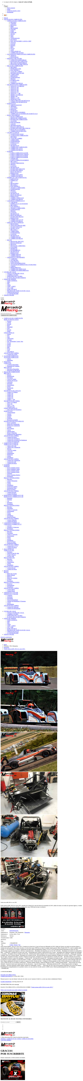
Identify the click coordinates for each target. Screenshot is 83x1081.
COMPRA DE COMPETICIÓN (18, 147)
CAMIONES (13, 259)
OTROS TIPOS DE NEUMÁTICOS (20, 100)
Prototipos (9, 502)
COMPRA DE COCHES (17, 52)
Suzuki (9, 344)
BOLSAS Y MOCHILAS (17, 126)
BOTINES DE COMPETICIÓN (18, 119)
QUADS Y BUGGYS (16, 227)
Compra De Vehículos (12, 607)
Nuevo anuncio (11, 8)
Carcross (9, 525)
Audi (8, 350)
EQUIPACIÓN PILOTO (16, 216)
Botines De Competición (13, 425)
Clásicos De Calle (11, 446)
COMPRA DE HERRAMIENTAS (19, 270)
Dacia (8, 348)
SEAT (12, 35)
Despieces (9, 584)
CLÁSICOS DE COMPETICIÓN (19, 135)
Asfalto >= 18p (11, 399)
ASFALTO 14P (14, 87)
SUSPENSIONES (15, 77)
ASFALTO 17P (14, 92)
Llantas (9, 389)
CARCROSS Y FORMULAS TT (12, 524)
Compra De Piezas (12, 437)
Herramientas (10, 604)
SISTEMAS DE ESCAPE (17, 73)
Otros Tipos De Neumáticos (14, 409)
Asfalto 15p (10, 395)
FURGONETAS (14, 261)
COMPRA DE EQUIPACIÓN (18, 131)
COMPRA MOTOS (15, 254)
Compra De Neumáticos (13, 438)
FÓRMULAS (14, 180)
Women (16, 945)
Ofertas (9, 359)
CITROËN (13, 23)
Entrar (8, 9)
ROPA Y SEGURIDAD (13, 115)
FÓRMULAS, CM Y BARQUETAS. (17, 177)
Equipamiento (10, 585)
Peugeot (9, 321)
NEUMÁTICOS (14, 145)
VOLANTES (13, 108)
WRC (8, 282)
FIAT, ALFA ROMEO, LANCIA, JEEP (20, 41)
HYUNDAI (13, 39)
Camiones (9, 595)
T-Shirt (11, 945)
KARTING (10, 151)
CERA (9, 285)
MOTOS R (13, 244)
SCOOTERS (13, 247)
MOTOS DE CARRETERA (17, 246)
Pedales (9, 417)
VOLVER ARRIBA (6, 1040)
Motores (9, 375)
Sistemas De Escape (12, 380)
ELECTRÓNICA (15, 70)
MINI (11, 47)
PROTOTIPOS (14, 183)
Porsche (9, 330)
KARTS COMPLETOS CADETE (19, 154)
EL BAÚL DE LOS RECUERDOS (16, 277)
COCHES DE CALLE (10, 272)
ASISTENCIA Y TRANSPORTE (16, 257)
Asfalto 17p (10, 398)
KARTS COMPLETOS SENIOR (19, 157)
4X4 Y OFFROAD (9, 549)
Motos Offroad (11, 575)
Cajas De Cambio (11, 379)
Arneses (9, 414)
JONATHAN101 (13, 930)
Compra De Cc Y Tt (12, 546)
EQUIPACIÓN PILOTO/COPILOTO (14, 421)
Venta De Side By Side (13, 553)
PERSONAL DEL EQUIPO (14, 58)
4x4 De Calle (10, 556)
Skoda (8, 331)
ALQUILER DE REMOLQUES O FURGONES (23, 264)
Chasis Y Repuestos (12, 480)
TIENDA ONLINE (9, 295)
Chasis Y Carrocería (12, 510)
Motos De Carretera (12, 578)
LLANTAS (13, 81)
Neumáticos (10, 457)
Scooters (9, 579)
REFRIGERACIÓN (15, 68)
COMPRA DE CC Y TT (16, 219)
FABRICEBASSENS (6, 976)
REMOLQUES (14, 173)
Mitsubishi (9, 327)
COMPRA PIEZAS (15, 256)
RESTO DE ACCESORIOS (17, 112)
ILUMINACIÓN (14, 80)
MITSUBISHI (14, 28)
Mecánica (9, 507)
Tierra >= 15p (10, 405)
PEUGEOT (13, 22)
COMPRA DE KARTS (16, 174)
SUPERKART (14, 158)
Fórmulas (9, 499)
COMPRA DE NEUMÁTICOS (18, 102)
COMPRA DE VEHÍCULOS (18, 269)
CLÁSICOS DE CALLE (17, 134)
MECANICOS (8, 367)
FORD (12, 31)
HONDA (12, 45)
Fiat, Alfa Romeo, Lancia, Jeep (15, 341)
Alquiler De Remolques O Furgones (16, 601)
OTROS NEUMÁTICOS (10, 408)
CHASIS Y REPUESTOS (17, 163)
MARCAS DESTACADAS (11, 319)
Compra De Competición (13, 460)
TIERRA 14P (13, 96)
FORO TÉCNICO (12, 289)
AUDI (12, 50)
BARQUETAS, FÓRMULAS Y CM (13, 495)
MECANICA (13, 161)
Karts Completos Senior (13, 472)
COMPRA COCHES (12, 275)
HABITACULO (8, 411)
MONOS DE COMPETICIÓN (18, 118)
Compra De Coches (12, 354)
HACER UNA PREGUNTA (8, 974)
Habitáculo (10, 454)
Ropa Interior (10, 428)
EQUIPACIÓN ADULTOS (17, 169)
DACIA (12, 48)
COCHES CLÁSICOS (13, 132)
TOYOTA (13, 42)
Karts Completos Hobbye (13, 475)
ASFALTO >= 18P (15, 93)
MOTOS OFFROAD (16, 243)
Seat (8, 335)
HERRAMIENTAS (15, 267)
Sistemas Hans (11, 431)
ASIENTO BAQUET (16, 105)
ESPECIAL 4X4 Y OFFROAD (15, 222)
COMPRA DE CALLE (16, 148)
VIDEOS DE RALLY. (13, 292)
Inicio (5, 644)
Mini (8, 347)
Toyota (9, 343)
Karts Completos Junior (13, 470)
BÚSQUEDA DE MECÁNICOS (19, 64)
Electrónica (10, 377)
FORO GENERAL (12, 280)
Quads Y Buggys (11, 554)
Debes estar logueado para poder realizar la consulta (14, 990)
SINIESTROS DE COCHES (14, 276)
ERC (8, 283)
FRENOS (12, 79)
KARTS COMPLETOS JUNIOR (19, 156)
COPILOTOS (7, 363)
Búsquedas (10, 360)
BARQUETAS (14, 179)
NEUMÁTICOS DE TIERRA (12, 401)
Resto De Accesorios (12, 420)
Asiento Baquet (11, 412)
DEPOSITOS (14, 76)
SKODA (12, 34)
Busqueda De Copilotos (13, 366)
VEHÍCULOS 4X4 (9, 550)
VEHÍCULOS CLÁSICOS (11, 443)
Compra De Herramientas (13, 608)
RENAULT (13, 25)
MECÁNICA (13, 185)
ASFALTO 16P (14, 90)
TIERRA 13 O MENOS (16, 95)
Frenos (9, 386)
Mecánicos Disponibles (13, 369)
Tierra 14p (9, 404)
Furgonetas (10, 598)
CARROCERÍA (14, 74)
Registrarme (10, 12)
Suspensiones (10, 385)
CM (11, 182)
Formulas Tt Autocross (13, 527)
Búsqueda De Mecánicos (13, 370)
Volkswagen (10, 338)
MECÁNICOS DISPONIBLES (18, 63)
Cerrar (6, 6)
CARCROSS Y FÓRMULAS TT (16, 201)
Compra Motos (11, 589)
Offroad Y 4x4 (11, 406)
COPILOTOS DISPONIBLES (18, 60)
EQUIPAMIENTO (15, 250)
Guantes (9, 427)
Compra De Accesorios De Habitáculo (17, 440)
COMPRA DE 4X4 (15, 237)
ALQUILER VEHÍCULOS (11, 356)
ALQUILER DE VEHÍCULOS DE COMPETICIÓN (21, 54)
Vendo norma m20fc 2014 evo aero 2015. (14, 649)
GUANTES (13, 121)
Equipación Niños (11, 488)
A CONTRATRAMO (12, 293)
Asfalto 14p (10, 393)
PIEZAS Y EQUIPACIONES (11, 478)
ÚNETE (18, 1022)
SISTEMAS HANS (15, 125)
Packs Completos (11, 422)
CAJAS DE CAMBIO (16, 71)
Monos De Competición (13, 424)
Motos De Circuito (12, 573)
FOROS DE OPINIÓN (10, 279)
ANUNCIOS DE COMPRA (11, 353)
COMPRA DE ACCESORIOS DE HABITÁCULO (24, 113)
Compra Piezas (11, 591)
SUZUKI (12, 44)
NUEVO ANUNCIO (6, 637)
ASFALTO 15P (14, 89)
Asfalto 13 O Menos (12, 392)
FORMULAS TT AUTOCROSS (19, 203)
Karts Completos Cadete (13, 469)
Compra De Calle (11, 462)
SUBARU (13, 29)
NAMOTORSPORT (6, 981)
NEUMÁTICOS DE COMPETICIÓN (17, 84)
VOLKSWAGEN (15, 38)
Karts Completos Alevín (13, 467)
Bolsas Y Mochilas (12, 433)
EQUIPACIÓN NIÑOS (16, 170)
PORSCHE (13, 32)
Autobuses (10, 597)
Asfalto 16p (10, 396)
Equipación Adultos (12, 486)
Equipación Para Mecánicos (14, 434)
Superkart (9, 473)
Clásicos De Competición (13, 447)
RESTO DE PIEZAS (15, 171)
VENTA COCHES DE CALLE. (15, 273)
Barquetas (9, 498)
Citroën (9, 322)
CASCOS (13, 124)
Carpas (9, 602)
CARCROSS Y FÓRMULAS (12, 523)
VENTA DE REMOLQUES (17, 263)
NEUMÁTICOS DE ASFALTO (12, 390)
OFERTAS (13, 55)
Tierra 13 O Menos (12, 402)
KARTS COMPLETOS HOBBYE (19, 160)
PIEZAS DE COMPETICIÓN (15, 66)
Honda (9, 345)
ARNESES (13, 106)
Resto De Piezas (11, 489)
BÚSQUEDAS (14, 57)
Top (19, 945)
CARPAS (12, 266)
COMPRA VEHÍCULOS (17, 198)
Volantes (9, 415)
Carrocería (9, 382)
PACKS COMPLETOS (16, 116)
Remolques (10, 476)
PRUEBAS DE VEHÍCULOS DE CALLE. (18, 290)
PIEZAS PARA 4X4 (9, 557)
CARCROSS (13, 202)
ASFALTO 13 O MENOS (17, 86)
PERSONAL (7, 361)
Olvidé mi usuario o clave (13, 10)
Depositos (9, 383)
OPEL (12, 36)
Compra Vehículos (12, 520)
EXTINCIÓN (14, 111)
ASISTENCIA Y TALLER (11, 592)
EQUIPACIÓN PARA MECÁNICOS (20, 128)
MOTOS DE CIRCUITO (17, 241)
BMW (12, 26)
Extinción (9, 418)
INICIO (6, 18)
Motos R (9, 576)
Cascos (9, 430)
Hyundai (9, 340)
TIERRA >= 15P (14, 97)
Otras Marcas (10, 351)
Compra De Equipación (13, 441)
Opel (8, 337)
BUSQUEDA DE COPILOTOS (18, 61)
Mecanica (9, 479)
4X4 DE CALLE (14, 228)
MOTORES (13, 67)
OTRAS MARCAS (15, 51)
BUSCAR (19, 313)
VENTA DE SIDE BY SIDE (17, 225)
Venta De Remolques (12, 599)
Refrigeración (10, 376)
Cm (8, 501)
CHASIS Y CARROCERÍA (17, 187)
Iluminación (10, 388)
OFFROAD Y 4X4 (15, 99)
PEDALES (13, 109)
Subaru (9, 334)
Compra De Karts (11, 492)
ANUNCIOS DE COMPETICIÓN (13, 19)
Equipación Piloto (11, 543)
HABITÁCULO (11, 103)
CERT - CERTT (11, 286)
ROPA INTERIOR (15, 122)
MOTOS (9, 240)
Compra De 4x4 (11, 568)
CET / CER (10, 288)
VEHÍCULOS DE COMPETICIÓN (16, 21)
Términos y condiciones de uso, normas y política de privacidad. (17, 1038)
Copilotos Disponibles (12, 364)
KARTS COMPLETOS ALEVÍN (19, 153)
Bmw (8, 325)
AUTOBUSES (14, 260)
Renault (9, 324)
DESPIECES (13, 248)
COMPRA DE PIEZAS (16, 83)
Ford (8, 328)
